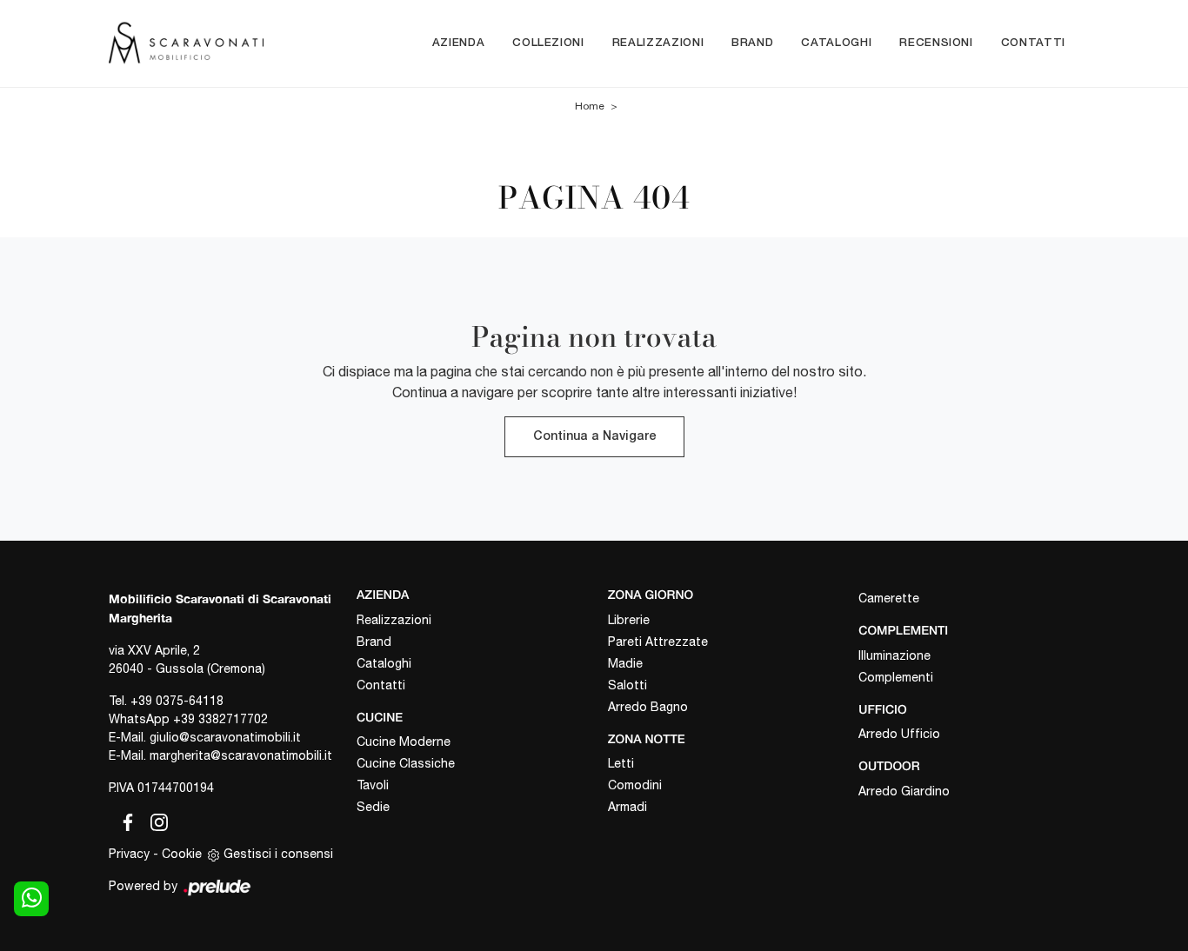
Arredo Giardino (904, 791)
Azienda (458, 43)
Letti (621, 763)
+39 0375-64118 (177, 701)
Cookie (182, 854)
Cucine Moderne (404, 741)
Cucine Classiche (406, 763)
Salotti (627, 685)
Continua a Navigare (594, 436)
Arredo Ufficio (899, 734)
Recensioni (936, 43)
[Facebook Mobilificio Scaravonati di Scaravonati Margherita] (124, 820)
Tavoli (373, 785)
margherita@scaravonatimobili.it (241, 755)
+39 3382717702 (220, 719)
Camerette (888, 598)
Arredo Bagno (648, 707)
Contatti (1033, 43)
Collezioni (548, 43)
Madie (625, 663)
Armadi (627, 807)
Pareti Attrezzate (658, 641)
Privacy (129, 854)
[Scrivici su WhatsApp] (31, 898)
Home (589, 106)
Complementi (895, 677)
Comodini (635, 785)
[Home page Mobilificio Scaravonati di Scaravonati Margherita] (186, 43)
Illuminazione (894, 655)
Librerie (629, 620)
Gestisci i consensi (278, 854)
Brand (752, 43)
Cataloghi (836, 43)
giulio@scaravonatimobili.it (225, 737)
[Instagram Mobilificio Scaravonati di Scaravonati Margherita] (154, 820)
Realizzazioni (658, 43)
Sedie (373, 807)
